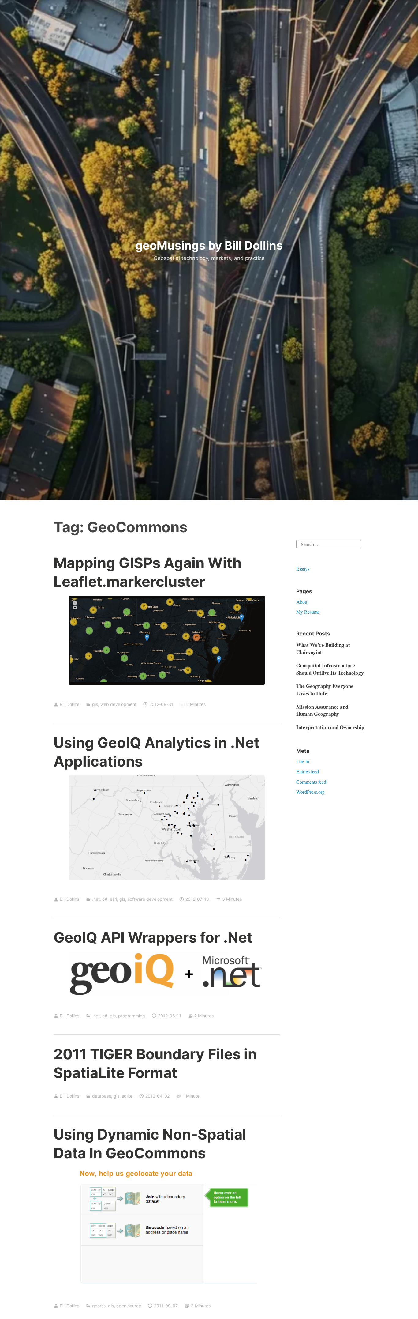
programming (131, 1015)
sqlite (127, 1096)
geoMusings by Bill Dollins (209, 245)
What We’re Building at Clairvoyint (323, 648)
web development (118, 704)
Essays (302, 568)
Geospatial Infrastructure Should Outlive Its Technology (330, 668)
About (302, 601)
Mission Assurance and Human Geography (322, 710)
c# (104, 899)
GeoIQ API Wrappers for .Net (153, 937)
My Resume (308, 612)
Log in (302, 761)
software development (150, 899)
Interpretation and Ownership (330, 727)
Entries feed (307, 771)
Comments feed (311, 781)
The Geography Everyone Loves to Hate (324, 689)
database (101, 1096)
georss (99, 1305)
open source (128, 1305)
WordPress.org (310, 792)
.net (96, 899)
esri (113, 899)
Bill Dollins (69, 704)
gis (95, 704)
